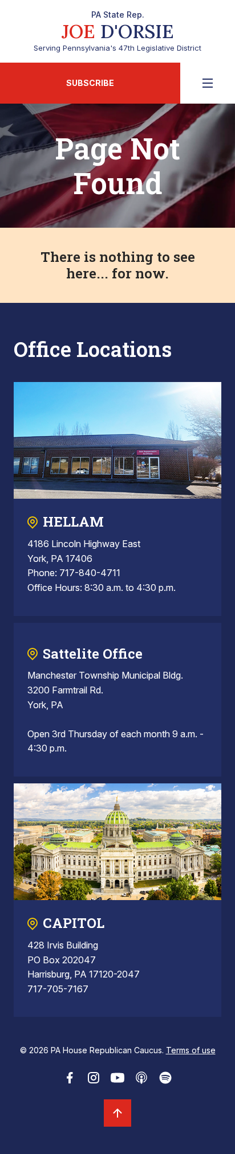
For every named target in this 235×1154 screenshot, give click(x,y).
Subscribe (90, 83)
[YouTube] (117, 1081)
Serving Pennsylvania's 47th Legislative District (117, 31)
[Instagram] (93, 1081)
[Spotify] (165, 1081)
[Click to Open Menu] (207, 83)
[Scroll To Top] (117, 1113)
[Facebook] (69, 1081)
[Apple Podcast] (141, 1081)
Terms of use (191, 1050)
